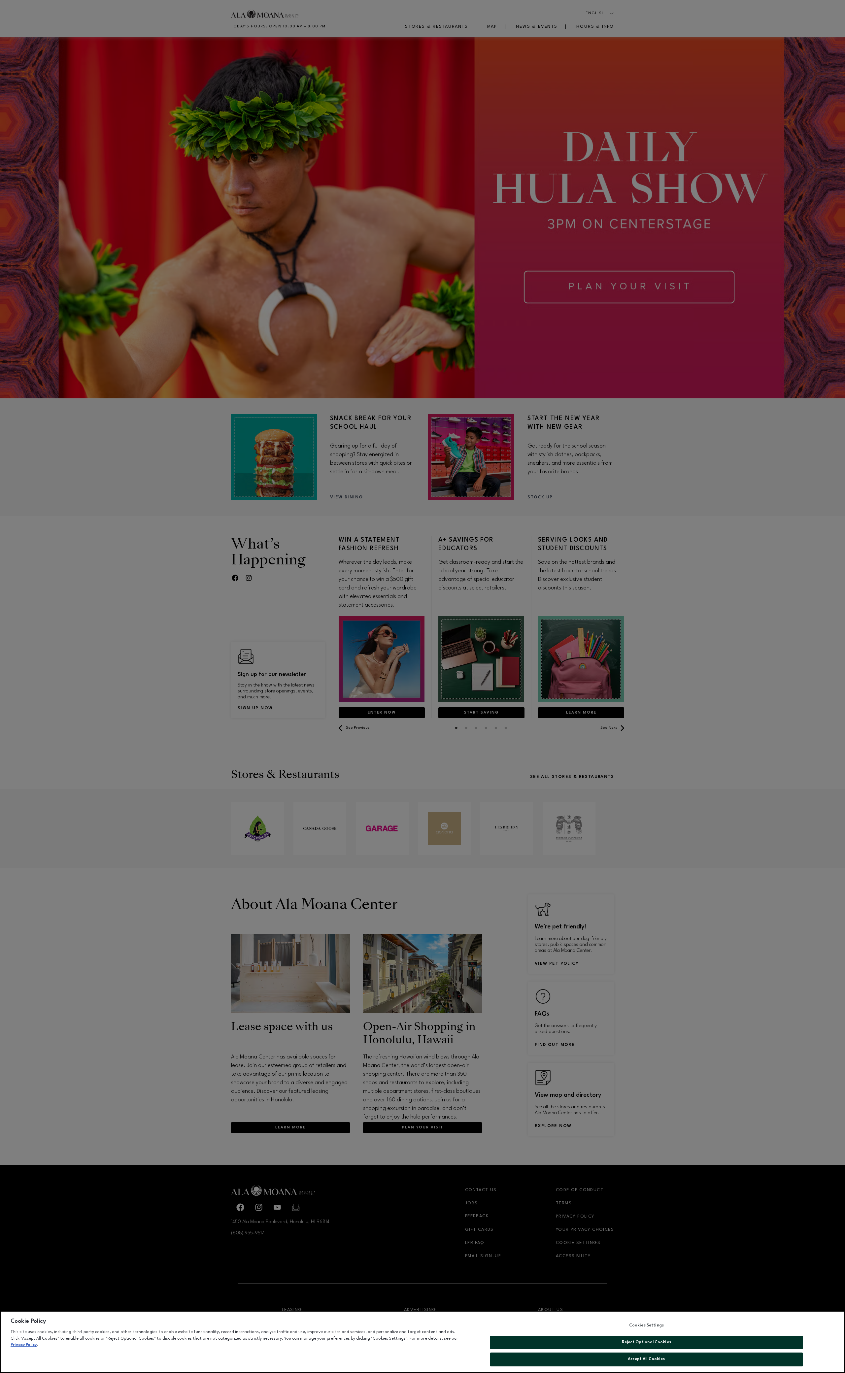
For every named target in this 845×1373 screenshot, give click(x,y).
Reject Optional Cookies (646, 1342)
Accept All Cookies (646, 1359)
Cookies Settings (646, 1325)
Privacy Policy (24, 1345)
